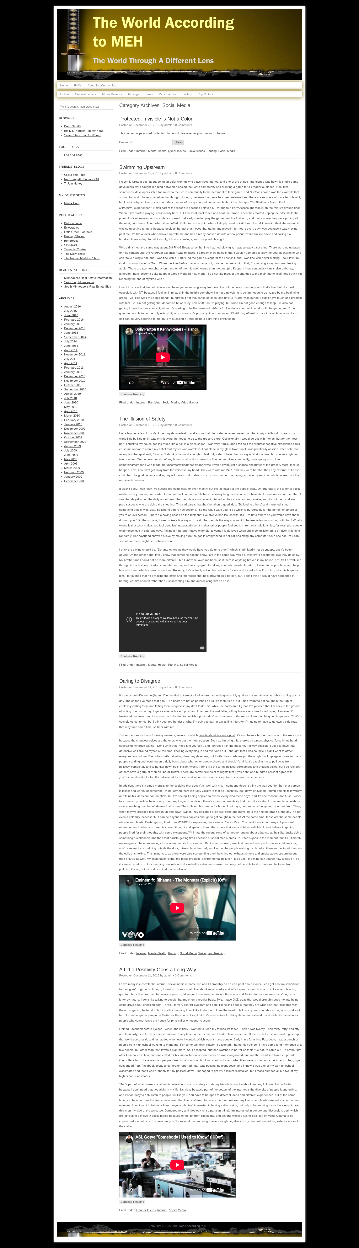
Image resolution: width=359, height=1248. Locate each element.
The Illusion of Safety (142, 419)
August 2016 (72, 306)
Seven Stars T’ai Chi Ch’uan (82, 135)
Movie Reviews (112, 94)
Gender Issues (146, 1210)
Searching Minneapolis (79, 282)
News (149, 94)
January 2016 (73, 324)
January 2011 (73, 372)
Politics (187, 94)
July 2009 (70, 450)
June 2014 (71, 345)
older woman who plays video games (194, 181)
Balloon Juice (73, 223)
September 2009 (75, 441)
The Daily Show (74, 253)
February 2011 (74, 367)
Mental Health (157, 150)
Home (64, 85)
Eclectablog (71, 227)
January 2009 (73, 476)
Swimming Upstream (142, 167)
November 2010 (74, 380)
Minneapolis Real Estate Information (88, 277)
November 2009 (74, 433)
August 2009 (72, 446)
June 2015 (71, 332)
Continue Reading (132, 394)
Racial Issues (196, 150)
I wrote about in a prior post (217, 735)
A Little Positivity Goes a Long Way (157, 969)
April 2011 (70, 363)
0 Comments (183, 125)
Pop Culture (205, 94)
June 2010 (71, 402)
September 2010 (75, 389)
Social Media (226, 150)
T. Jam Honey (73, 183)
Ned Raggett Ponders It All (81, 179)
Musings (133, 94)
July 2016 (70, 310)
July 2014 (70, 341)
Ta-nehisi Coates (75, 249)
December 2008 (74, 481)
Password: (126, 142)
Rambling (154, 402)
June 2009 (71, 454)
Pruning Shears (74, 236)
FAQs (77, 85)
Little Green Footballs (78, 232)
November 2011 (74, 354)
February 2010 (74, 420)
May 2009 (70, 459)
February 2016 (74, 319)
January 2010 (73, 424)
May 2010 (70, 406)
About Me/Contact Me (102, 85)
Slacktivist (70, 245)
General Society (85, 94)
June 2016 (71, 315)
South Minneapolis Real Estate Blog (87, 286)
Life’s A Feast (73, 154)
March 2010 (72, 415)
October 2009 (73, 437)
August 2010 (72, 393)
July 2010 (70, 398)
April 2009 (70, 463)
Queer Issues (177, 150)
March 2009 (72, 468)
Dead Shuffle (72, 126)
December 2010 (74, 376)
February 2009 (74, 472)
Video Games (190, 402)
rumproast (71, 240)
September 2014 (75, 337)
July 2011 (70, 358)
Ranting (212, 150)
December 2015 (74, 328)
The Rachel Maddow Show (82, 258)
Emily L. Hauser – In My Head (83, 130)
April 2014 (70, 350)
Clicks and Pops (74, 174)
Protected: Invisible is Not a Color (155, 119)
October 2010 (73, 385)
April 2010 (70, 411)
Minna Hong (72, 203)
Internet (141, 150)
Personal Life (167, 94)
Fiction (64, 94)
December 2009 (74, 428)
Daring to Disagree (139, 681)
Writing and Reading (211, 953)
